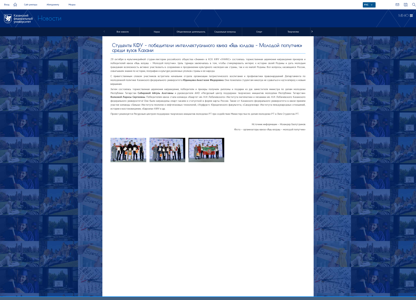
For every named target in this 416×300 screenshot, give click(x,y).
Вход (6, 4)
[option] (123, 31)
